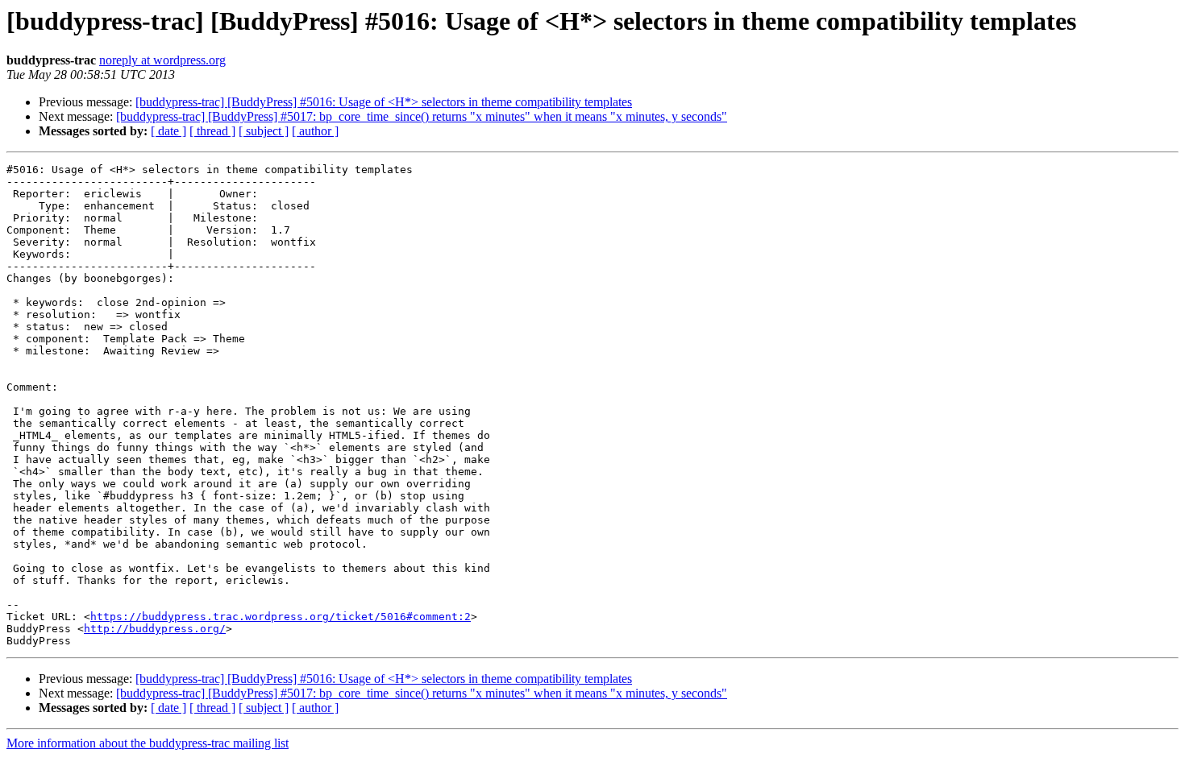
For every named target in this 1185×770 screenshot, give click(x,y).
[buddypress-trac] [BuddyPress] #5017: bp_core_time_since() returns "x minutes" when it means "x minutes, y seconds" (421, 116)
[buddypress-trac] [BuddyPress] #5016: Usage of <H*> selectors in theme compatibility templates (383, 102)
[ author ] (315, 131)
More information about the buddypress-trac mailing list (147, 743)
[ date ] (168, 131)
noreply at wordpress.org (162, 60)
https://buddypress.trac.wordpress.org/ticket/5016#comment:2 (280, 617)
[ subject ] (264, 131)
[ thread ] (212, 131)
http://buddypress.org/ (155, 629)
